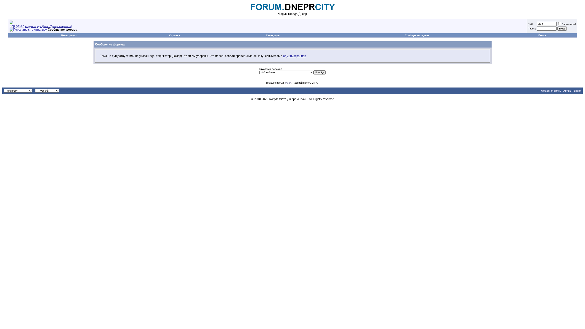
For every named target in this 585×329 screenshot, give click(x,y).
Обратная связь (551, 90)
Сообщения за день (417, 35)
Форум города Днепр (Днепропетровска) (48, 26)
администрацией (294, 56)
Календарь (273, 35)
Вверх (577, 90)
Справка (174, 35)
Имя (530, 23)
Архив (567, 90)
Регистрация (69, 35)
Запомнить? (569, 24)
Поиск (542, 35)
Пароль (532, 28)
